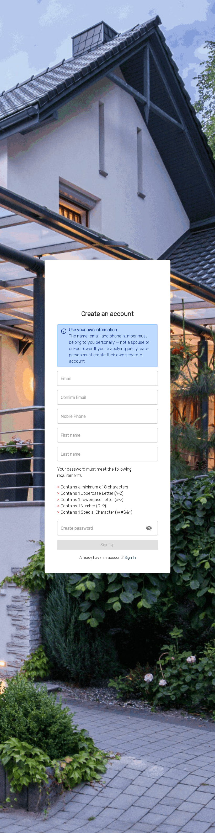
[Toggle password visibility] (149, 528)
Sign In (130, 557)
